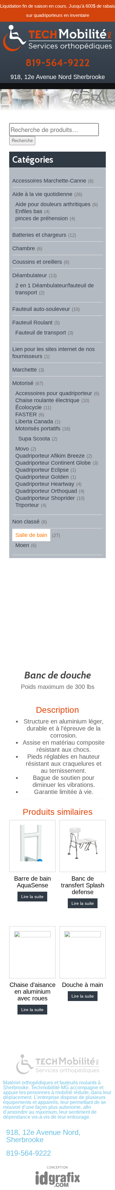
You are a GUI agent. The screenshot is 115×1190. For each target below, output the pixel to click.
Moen (22, 545)
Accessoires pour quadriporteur (53, 393)
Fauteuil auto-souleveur (41, 309)
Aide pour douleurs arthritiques (52, 204)
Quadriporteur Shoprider (45, 498)
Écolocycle (28, 407)
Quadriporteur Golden (42, 477)
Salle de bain (31, 535)
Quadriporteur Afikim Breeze (50, 456)
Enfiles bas (28, 211)
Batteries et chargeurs (39, 235)
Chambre (23, 248)
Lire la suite (32, 896)
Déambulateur (29, 275)
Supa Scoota (34, 439)
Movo (22, 449)
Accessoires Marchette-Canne (49, 181)
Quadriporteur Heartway (44, 484)
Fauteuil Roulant (32, 322)
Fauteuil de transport (40, 333)
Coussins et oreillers (37, 262)
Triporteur (27, 505)
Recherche (22, 140)
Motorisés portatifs (37, 428)
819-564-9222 (57, 62)
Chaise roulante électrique (47, 400)
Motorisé (22, 383)
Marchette (24, 370)
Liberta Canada (34, 421)
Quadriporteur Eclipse (42, 470)
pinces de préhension (41, 218)
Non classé (26, 522)
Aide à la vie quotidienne (42, 194)
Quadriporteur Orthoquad (46, 491)
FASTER (26, 414)
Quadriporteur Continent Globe (53, 463)
